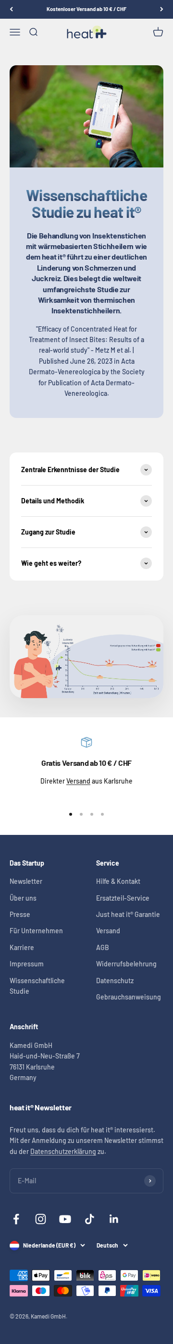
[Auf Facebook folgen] (16, 1219)
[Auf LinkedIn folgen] (114, 1219)
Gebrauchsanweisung (128, 997)
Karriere (22, 947)
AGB (102, 947)
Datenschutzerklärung (63, 1151)
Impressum (27, 964)
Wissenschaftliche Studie (37, 985)
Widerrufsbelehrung (126, 964)
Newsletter (26, 881)
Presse (20, 914)
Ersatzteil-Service (122, 898)
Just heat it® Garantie (128, 914)
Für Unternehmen (36, 931)
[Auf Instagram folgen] (40, 1219)
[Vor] (161, 9)
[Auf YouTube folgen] (65, 1219)
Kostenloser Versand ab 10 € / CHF (86, 9)
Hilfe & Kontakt (118, 881)
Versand (78, 781)
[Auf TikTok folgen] (89, 1219)
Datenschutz (115, 980)
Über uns (23, 898)
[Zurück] (11, 9)
